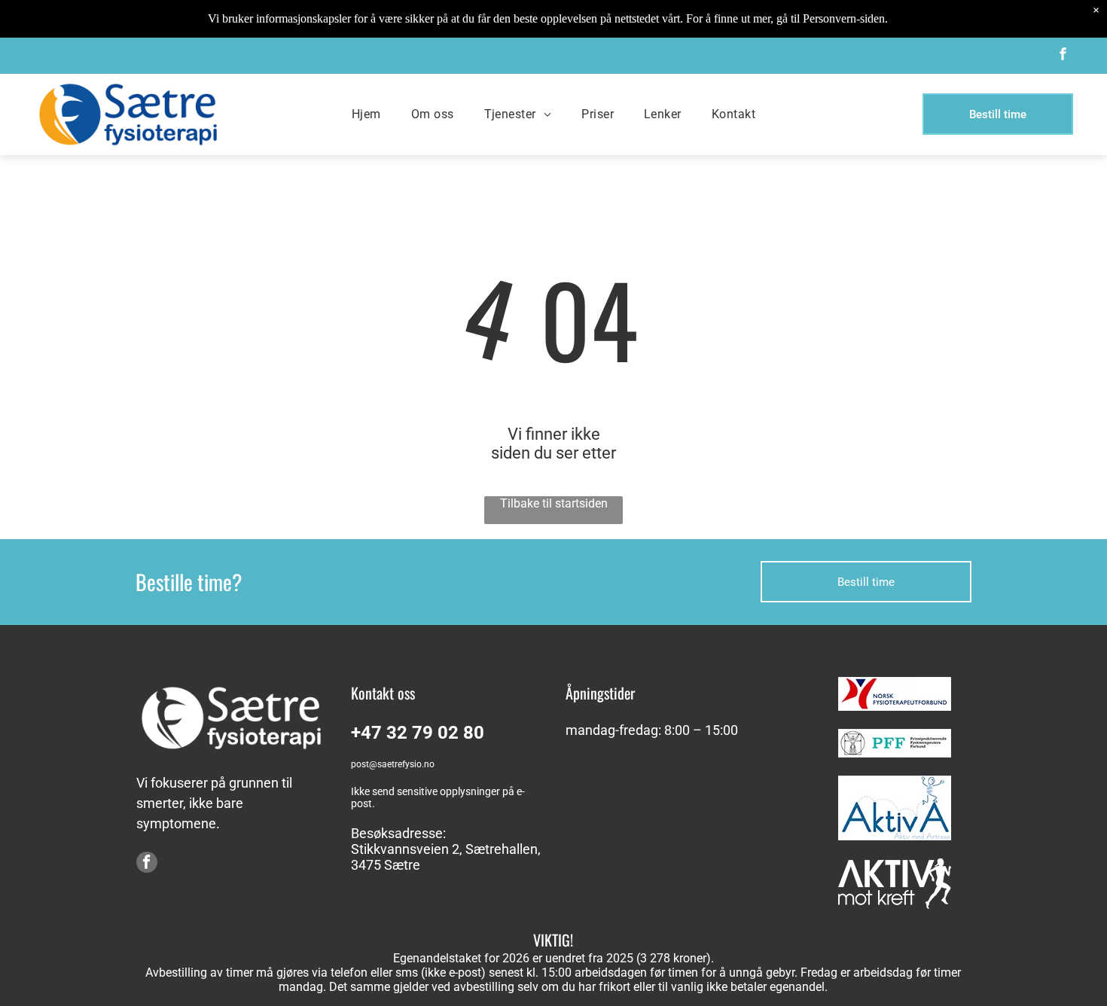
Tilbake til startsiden (554, 503)
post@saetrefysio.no (393, 764)
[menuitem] (366, 114)
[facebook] (1063, 56)
